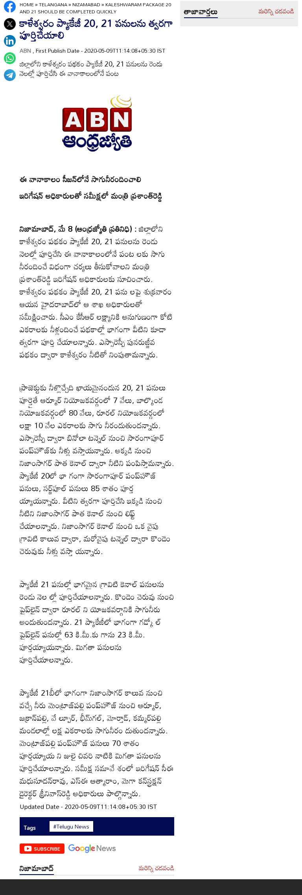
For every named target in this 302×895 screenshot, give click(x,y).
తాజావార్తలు (201, 11)
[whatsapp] (10, 58)
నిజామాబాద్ (37, 868)
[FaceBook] (10, 7)
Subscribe (47, 848)
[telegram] (10, 75)
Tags (30, 828)
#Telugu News (71, 826)
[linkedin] (10, 41)
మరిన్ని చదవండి (156, 868)
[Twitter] (10, 24)
